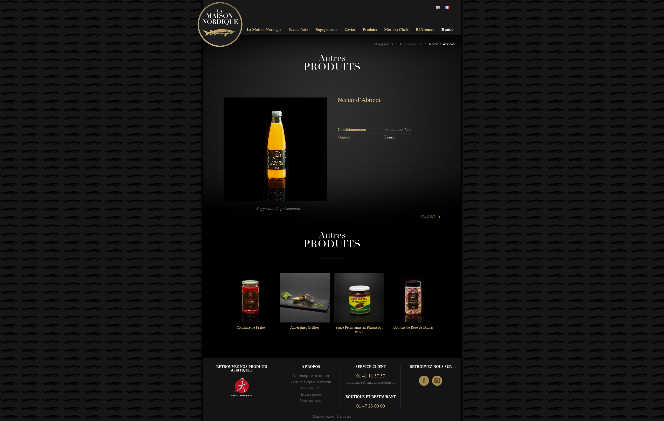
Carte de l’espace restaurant (311, 382)
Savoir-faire (298, 30)
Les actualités (311, 388)
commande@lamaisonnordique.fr (370, 382)
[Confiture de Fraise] (250, 297)
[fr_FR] (448, 8)
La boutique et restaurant (311, 376)
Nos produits (383, 44)
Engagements (326, 30)
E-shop (447, 30)
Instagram (437, 381)
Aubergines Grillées (304, 327)
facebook (424, 381)
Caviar (349, 30)
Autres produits (411, 44)
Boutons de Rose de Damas (413, 327)
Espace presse (311, 394)
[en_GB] (439, 8)
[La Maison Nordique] (220, 24)
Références (425, 30)
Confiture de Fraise (251, 327)
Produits (370, 30)
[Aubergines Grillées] (304, 297)
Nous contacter (311, 400)
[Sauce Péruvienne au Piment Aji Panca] (359, 297)
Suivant (428, 217)
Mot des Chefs (396, 30)
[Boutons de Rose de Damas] (413, 297)
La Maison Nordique (264, 30)
